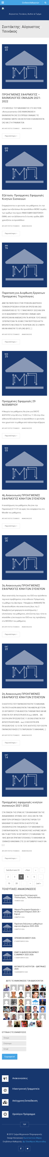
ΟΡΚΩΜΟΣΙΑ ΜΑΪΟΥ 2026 (25, 938)
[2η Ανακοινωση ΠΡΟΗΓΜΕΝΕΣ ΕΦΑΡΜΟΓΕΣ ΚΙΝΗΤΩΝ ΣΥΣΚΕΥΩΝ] (24, 666)
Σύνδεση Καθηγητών (30, 3)
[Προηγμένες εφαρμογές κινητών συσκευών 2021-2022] (24, 774)
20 (17, 883)
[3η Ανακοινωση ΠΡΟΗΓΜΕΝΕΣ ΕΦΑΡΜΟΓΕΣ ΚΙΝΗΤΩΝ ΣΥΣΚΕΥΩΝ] (24, 557)
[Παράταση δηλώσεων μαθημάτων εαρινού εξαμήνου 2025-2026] (7, 928)
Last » (38, 883)
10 (9, 883)
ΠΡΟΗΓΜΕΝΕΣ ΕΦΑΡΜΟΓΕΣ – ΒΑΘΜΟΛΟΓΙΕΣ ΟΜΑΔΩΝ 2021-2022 (21, 98)
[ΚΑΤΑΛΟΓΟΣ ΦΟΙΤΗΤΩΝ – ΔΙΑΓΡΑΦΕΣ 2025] (7, 971)
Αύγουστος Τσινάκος (12, 128)
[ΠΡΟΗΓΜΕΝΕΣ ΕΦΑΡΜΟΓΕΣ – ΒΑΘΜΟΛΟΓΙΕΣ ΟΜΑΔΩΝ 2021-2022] (24, 66)
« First (27, 870)
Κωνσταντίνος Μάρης (33, 1138)
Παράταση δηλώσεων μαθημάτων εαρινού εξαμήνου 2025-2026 (28, 925)
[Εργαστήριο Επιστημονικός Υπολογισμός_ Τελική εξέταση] (7, 899)
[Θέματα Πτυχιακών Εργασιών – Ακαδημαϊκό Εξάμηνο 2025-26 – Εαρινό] (7, 913)
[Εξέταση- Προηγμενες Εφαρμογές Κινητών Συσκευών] (24, 167)
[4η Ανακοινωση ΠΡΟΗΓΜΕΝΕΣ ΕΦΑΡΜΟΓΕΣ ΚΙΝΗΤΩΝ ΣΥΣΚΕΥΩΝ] (24, 467)
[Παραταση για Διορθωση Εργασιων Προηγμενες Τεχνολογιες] (24, 265)
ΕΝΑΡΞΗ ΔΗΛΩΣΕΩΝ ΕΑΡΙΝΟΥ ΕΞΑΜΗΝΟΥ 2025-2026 (26, 953)
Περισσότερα (10, 136)
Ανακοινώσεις (27, 128)
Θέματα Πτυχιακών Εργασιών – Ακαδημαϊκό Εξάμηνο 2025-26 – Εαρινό (27, 911)
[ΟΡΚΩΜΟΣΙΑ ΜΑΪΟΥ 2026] (7, 942)
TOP (24, 1124)
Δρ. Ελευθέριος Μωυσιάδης (34, 1142)
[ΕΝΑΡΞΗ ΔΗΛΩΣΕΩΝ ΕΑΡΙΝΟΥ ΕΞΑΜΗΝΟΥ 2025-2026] (7, 956)
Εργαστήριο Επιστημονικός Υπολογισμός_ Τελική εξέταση (27, 896)
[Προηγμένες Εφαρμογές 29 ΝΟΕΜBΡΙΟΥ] (24, 373)
